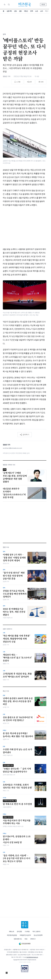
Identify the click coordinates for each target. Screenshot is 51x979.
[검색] (8, 4)
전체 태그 (33, 939)
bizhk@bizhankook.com (32, 957)
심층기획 (9, 11)
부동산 (26, 11)
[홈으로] (24, 924)
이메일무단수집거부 (25, 935)
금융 (20, 11)
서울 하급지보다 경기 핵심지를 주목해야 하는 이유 (16, 820)
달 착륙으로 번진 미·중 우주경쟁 (17, 802)
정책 (31, 11)
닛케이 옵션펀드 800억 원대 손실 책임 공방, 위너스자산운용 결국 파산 (18, 701)
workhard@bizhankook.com (12, 448)
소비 (41, 11)
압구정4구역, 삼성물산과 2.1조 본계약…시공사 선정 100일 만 (17, 839)
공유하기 (26, 434)
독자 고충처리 (36, 931)
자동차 (47, 11)
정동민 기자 (6, 76)
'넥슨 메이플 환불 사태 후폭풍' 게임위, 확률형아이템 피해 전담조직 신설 (16, 638)
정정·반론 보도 (18, 939)
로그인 (43, 4)
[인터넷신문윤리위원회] (24, 943)
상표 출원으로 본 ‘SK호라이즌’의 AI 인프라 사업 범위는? (18, 719)
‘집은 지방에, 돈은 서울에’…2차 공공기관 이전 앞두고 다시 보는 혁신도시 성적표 (16, 858)
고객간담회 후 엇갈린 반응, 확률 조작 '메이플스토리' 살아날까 (17, 675)
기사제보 (27, 931)
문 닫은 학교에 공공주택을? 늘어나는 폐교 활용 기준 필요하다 (18, 735)
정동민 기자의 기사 (9, 465)
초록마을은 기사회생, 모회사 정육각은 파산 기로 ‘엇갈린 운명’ (17, 786)
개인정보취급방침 (12, 935)
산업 (15, 11)
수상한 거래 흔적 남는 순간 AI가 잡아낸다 (17, 751)
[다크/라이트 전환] (4, 4)
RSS (26, 939)
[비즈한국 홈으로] (24, 4)
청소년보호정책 (38, 935)
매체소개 (11, 931)
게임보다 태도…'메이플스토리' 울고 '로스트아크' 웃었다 (17, 657)
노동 (36, 11)
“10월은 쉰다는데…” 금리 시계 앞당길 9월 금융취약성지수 (17, 768)
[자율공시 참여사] (24, 968)
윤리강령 (19, 931)
